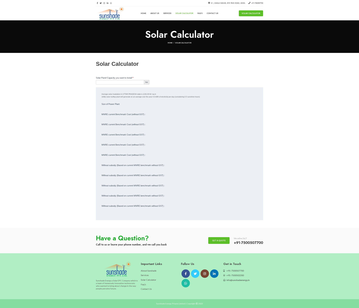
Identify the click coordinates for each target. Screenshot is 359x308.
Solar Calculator (251, 13)
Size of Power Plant (110, 104)
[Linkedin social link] (107, 3)
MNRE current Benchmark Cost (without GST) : (123, 114)
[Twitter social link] (101, 3)
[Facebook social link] (97, 3)
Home (170, 43)
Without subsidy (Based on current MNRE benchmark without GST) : (133, 165)
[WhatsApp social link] (111, 3)
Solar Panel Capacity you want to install (114, 78)
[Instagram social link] (104, 3)
